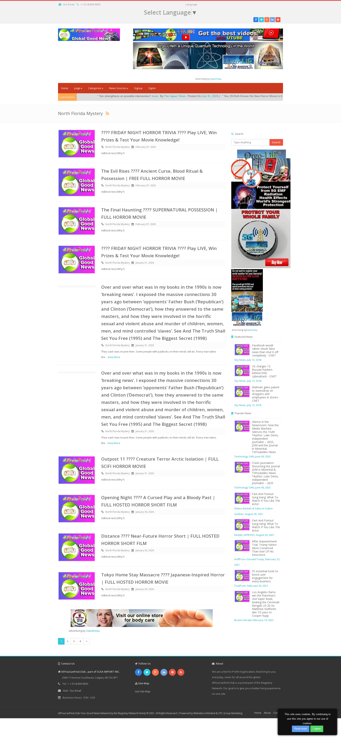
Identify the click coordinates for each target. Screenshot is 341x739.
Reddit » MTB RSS (244, 535)
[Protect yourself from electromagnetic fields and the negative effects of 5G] (257, 209)
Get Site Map (142, 691)
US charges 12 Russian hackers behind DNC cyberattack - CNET (264, 371)
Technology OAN (244, 456)
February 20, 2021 (257, 585)
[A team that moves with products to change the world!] (247, 297)
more (117, 96)
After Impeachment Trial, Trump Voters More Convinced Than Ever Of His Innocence (264, 548)
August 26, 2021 (254, 514)
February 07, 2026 (146, 147)
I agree (317, 728)
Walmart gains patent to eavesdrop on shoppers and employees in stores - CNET (266, 393)
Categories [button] (94, 88)
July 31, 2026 (172, 96)
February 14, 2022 (263, 620)
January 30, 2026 (145, 512)
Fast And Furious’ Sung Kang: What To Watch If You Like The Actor (266, 499)
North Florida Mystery (117, 147)
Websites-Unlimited (204, 713)
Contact (277, 712)
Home (64, 88)
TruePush (240, 585)
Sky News (240, 360)
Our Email (68, 4)
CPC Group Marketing (230, 713)
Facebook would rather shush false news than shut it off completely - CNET (265, 350)
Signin (152, 88)
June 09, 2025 (263, 456)
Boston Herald (242, 620)
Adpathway (215, 78)
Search (276, 142)
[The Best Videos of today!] (208, 34)
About (267, 712)
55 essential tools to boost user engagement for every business (265, 576)
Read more (300, 728)
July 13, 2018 (254, 360)
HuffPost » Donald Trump (249, 559)
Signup (138, 88)
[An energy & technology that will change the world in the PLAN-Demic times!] (208, 55)
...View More (113, 357)
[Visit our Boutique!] (141, 618)
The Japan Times (137, 96)
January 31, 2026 (145, 262)
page (77, 88)
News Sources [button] (117, 88)
